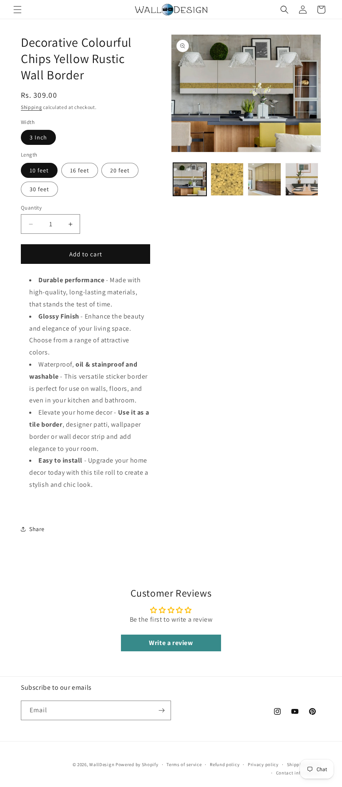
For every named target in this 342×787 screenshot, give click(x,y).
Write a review (171, 642)
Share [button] (37, 529)
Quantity (31, 207)
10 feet (39, 170)
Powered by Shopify (137, 764)
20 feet (120, 170)
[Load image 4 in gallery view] (302, 179)
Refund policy (224, 764)
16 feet (79, 170)
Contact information (298, 773)
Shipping (31, 107)
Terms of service (183, 764)
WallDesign (101, 764)
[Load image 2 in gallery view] (227, 179)
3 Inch (38, 137)
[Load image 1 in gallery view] (189, 179)
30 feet (39, 189)
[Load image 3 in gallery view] (264, 179)
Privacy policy (263, 764)
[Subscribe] (161, 710)
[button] (17, 9)
